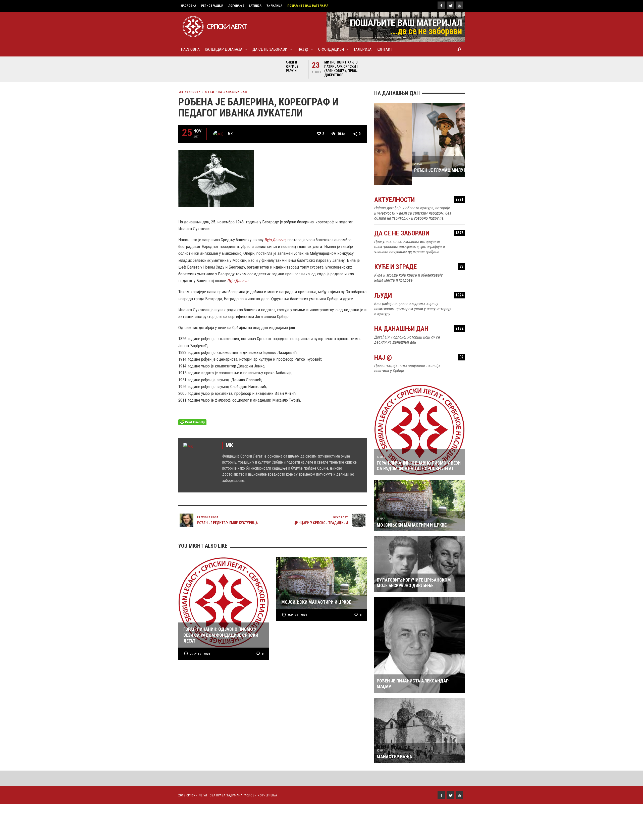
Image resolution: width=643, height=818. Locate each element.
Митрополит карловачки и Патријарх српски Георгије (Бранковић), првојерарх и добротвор (322, 68)
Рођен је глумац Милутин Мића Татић (419, 170)
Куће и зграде (418, 258)
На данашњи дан (232, 92)
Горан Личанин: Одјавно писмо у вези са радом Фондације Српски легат (419, 457)
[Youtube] (459, 5)
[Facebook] (441, 5)
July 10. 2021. (200, 654)
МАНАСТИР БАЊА (394, 748)
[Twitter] (450, 5)
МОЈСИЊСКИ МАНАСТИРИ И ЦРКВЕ (412, 516)
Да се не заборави (418, 225)
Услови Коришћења (260, 787)
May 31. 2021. (298, 615)
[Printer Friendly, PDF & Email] (192, 422)
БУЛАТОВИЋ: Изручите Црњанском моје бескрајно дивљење (414, 574)
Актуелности (189, 92)
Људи (209, 92)
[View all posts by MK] (218, 134)
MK (230, 134)
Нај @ (418, 349)
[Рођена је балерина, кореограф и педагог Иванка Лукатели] (216, 178)
